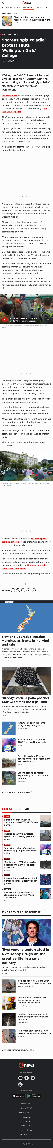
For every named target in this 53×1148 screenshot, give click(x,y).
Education (30, 584)
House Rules (26, 1130)
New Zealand (28, 7)
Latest (17, 7)
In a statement (10, 95)
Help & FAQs (26, 1125)
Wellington (19, 584)
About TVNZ (26, 1108)
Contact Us (26, 1121)
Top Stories (7, 7)
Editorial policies (26, 1112)
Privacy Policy (26, 1134)
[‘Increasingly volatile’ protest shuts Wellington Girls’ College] (13, 591)
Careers (26, 1117)
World (39, 7)
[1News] (26, 2)
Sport (47, 7)
